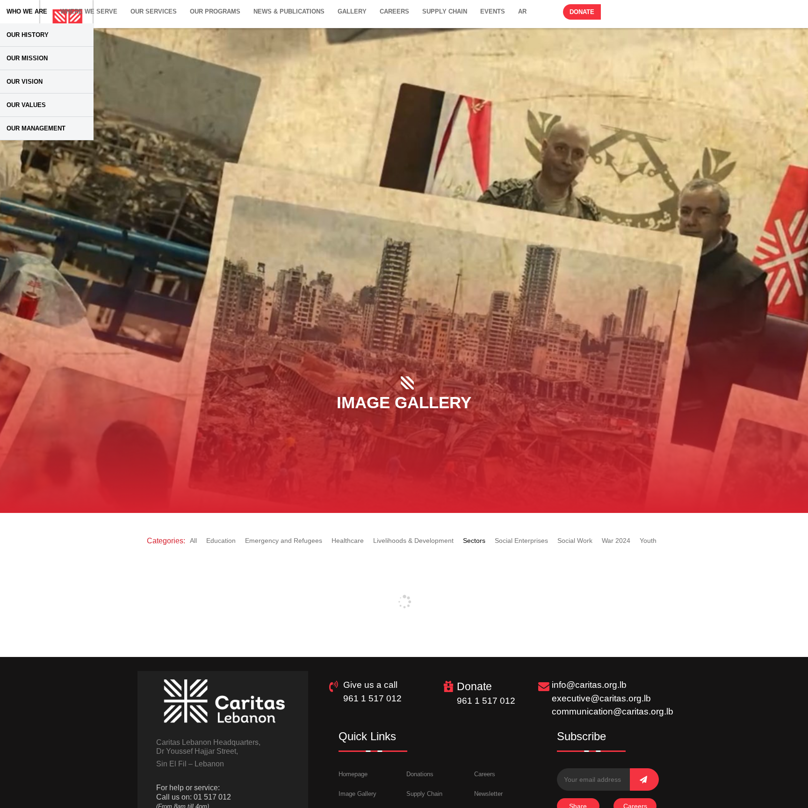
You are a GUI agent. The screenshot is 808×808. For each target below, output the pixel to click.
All (193, 540)
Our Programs (215, 11)
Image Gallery (357, 793)
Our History (28, 34)
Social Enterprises (521, 540)
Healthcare (348, 540)
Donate (582, 11)
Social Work (574, 540)
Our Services (153, 11)
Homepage (353, 774)
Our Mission (27, 58)
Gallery (352, 11)
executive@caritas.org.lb (601, 698)
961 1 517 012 (372, 698)
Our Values (26, 104)
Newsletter (488, 793)
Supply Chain (444, 11)
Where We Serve (88, 11)
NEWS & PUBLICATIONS (289, 11)
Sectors (474, 540)
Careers (394, 11)
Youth (648, 540)
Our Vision (25, 81)
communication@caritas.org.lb (612, 711)
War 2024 (616, 540)
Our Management (36, 128)
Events (492, 11)
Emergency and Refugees (283, 540)
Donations (419, 774)
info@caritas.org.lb (589, 685)
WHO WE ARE (27, 11)
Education (221, 540)
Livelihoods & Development (413, 540)
